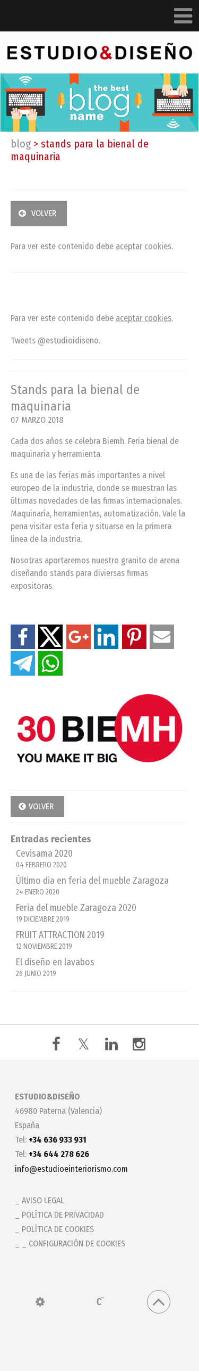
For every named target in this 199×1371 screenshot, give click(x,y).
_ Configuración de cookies (73, 1243)
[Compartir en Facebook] (23, 637)
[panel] (40, 1301)
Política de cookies (58, 1229)
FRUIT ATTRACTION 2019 (60, 940)
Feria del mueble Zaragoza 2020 (76, 913)
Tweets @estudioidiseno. (55, 340)
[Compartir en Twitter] (50, 637)
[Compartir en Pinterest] (134, 637)
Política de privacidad (63, 1215)
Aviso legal (43, 1200)
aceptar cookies (143, 246)
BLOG (21, 143)
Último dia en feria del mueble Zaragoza (92, 886)
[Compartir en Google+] (78, 637)
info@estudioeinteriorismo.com (71, 1169)
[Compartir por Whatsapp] (50, 663)
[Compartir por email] (162, 637)
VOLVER (43, 213)
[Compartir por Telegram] (23, 663)
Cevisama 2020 (44, 859)
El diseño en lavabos (55, 968)
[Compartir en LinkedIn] (106, 637)
